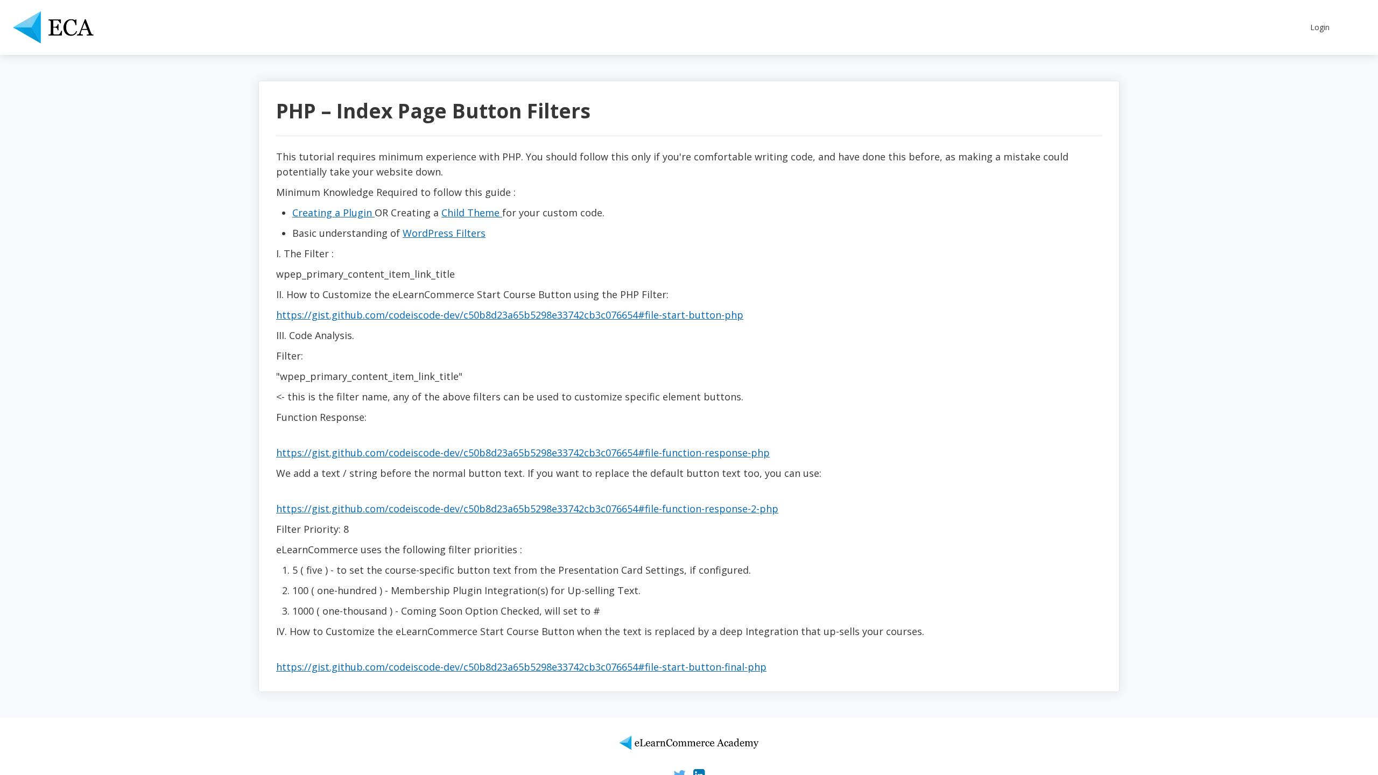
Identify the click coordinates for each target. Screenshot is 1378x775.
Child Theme (471, 212)
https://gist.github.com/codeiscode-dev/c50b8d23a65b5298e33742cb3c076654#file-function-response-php (523, 452)
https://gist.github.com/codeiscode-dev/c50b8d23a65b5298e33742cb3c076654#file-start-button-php (509, 314)
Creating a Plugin (333, 212)
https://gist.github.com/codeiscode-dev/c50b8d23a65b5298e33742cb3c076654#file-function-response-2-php (527, 508)
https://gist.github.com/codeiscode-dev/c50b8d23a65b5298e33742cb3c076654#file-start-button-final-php (521, 666)
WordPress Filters (444, 233)
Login (1320, 27)
